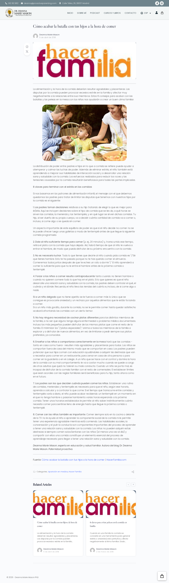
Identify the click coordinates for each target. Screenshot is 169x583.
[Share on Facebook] (27, 46)
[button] (162, 576)
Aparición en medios (58, 471)
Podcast (95, 12)
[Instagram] (162, 3)
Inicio (70, 12)
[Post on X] (27, 51)
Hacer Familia (75, 471)
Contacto (130, 12)
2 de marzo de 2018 (105, 551)
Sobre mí (81, 12)
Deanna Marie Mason (49, 34)
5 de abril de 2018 (47, 37)
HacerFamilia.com (116, 459)
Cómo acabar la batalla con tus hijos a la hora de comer (73, 459)
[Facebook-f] (157, 3)
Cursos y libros (112, 12)
